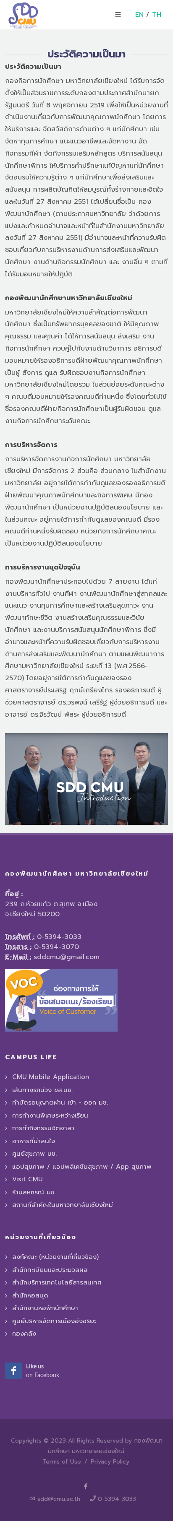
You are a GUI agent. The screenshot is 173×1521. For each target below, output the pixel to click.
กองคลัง (24, 1333)
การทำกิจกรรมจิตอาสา (43, 1128)
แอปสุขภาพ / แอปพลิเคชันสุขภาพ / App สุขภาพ (82, 1166)
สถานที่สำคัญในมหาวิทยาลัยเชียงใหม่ (62, 1204)
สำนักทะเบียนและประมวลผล (50, 1269)
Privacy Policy (110, 1461)
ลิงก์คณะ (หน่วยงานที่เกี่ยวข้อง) (55, 1256)
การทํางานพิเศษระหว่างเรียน (50, 1115)
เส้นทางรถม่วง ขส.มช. (42, 1090)
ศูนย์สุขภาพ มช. (34, 1153)
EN (139, 15)
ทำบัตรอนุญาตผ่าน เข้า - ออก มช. (60, 1102)
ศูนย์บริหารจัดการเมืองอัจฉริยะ (54, 1321)
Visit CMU (27, 1179)
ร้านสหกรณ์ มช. (34, 1192)
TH (156, 15)
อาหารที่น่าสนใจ (33, 1141)
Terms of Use (61, 1461)
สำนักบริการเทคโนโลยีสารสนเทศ (57, 1282)
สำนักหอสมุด (30, 1295)
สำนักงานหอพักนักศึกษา (45, 1308)
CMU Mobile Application (50, 1077)
